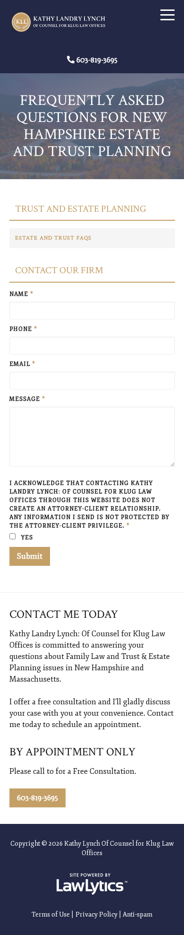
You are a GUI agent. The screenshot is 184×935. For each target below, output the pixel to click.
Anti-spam (137, 914)
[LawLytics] (92, 884)
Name (21, 294)
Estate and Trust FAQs (53, 238)
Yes (26, 537)
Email (22, 364)
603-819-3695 (96, 60)
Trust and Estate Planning (80, 209)
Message (27, 399)
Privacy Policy (96, 914)
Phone (23, 329)
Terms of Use (51, 914)
